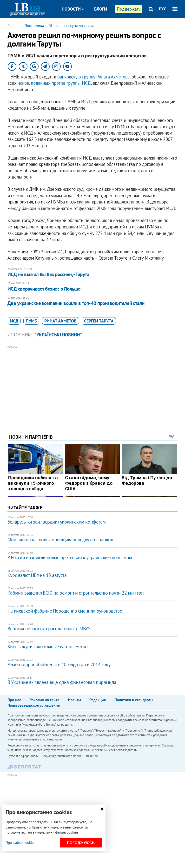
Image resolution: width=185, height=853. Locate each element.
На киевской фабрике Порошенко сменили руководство (64, 611)
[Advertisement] (92, 383)
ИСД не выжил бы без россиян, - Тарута (48, 274)
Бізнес (54, 25)
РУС (162, 9)
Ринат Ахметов (60, 321)
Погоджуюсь (81, 843)
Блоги (100, 9)
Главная (13, 25)
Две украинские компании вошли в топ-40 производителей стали (76, 303)
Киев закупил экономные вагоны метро (47, 646)
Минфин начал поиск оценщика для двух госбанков (60, 540)
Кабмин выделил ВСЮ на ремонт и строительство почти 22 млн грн (75, 593)
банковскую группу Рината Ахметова (93, 77)
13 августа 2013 (74, 26)
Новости (71, 9)
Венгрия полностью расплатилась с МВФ (48, 629)
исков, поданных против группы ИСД (54, 83)
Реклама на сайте (44, 699)
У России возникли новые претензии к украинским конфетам (69, 557)
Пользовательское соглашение (33, 705)
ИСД (14, 321)
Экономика (34, 25)
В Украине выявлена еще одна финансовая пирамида (61, 682)
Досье (97, 27)
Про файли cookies (20, 842)
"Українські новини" (58, 335)
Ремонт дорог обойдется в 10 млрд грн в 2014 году (59, 664)
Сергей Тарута (98, 321)
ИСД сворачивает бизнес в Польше (44, 289)
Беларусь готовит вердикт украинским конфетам (56, 522)
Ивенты (74, 699)
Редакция (98, 699)
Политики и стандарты (133, 699)
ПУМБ (31, 321)
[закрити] (102, 809)
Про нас (14, 699)
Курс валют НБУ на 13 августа (37, 575)
